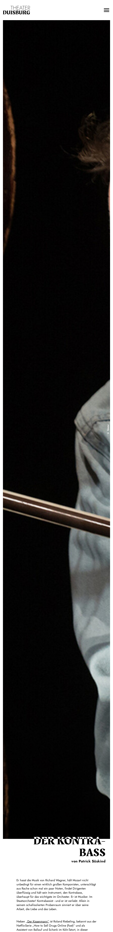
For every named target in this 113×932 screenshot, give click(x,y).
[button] (106, 10)
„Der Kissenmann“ (37, 921)
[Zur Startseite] (16, 10)
